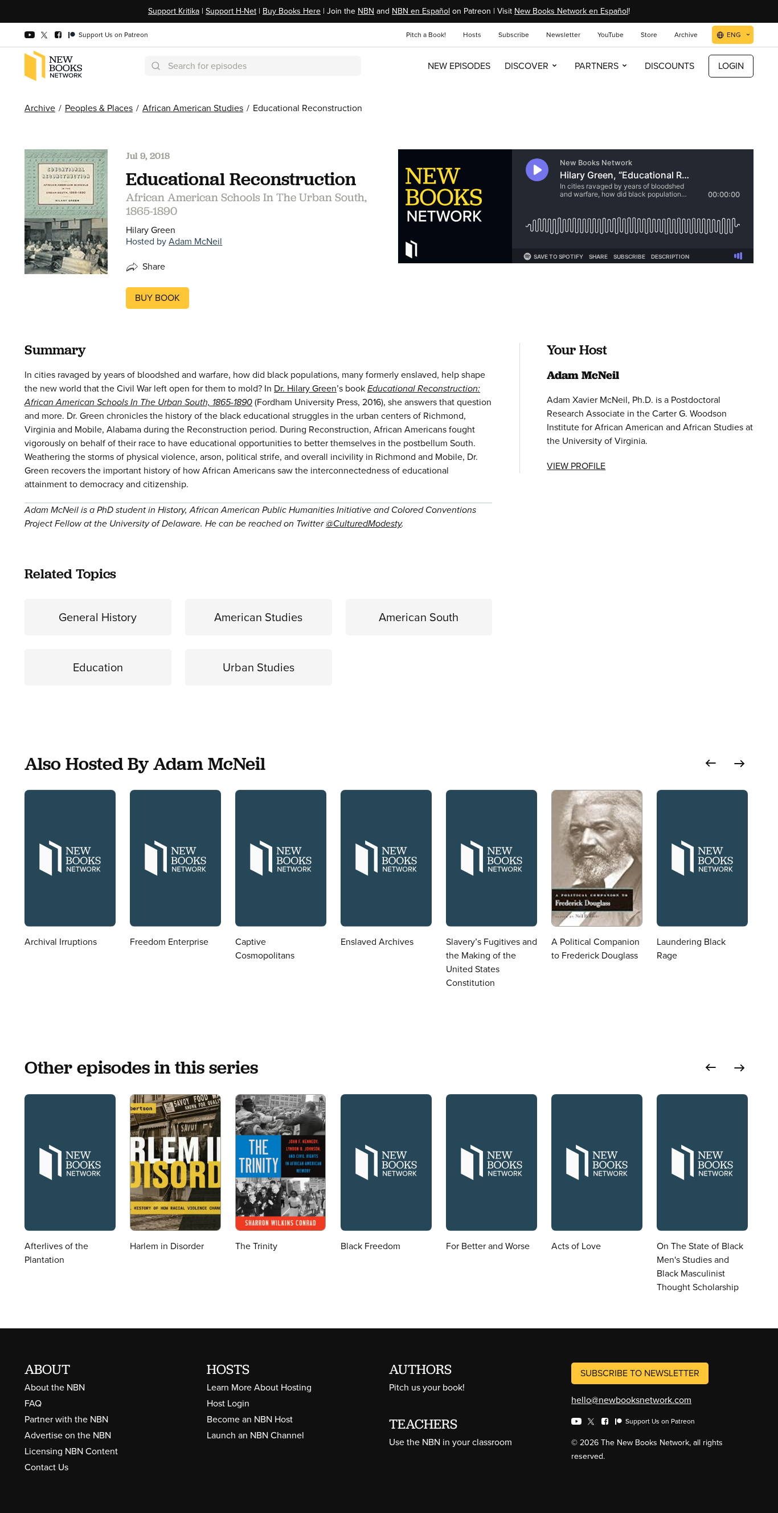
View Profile (576, 465)
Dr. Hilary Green (305, 388)
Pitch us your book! (427, 1387)
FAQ (33, 1403)
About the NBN (54, 1387)
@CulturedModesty (364, 523)
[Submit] (155, 66)
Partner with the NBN (66, 1419)
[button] (711, 763)
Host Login (228, 1403)
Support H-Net (231, 11)
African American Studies (192, 108)
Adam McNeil (195, 241)
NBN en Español (421, 11)
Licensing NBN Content (71, 1451)
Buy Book (157, 297)
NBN (366, 11)
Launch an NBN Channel (255, 1435)
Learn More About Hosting (259, 1387)
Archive (39, 108)
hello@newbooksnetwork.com (631, 1399)
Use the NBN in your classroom (450, 1442)
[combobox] (253, 66)
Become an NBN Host (250, 1419)
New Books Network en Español (571, 11)
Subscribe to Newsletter (639, 1373)
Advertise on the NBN (67, 1435)
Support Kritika (173, 11)
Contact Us (46, 1467)
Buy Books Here (292, 11)
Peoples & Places (99, 108)
